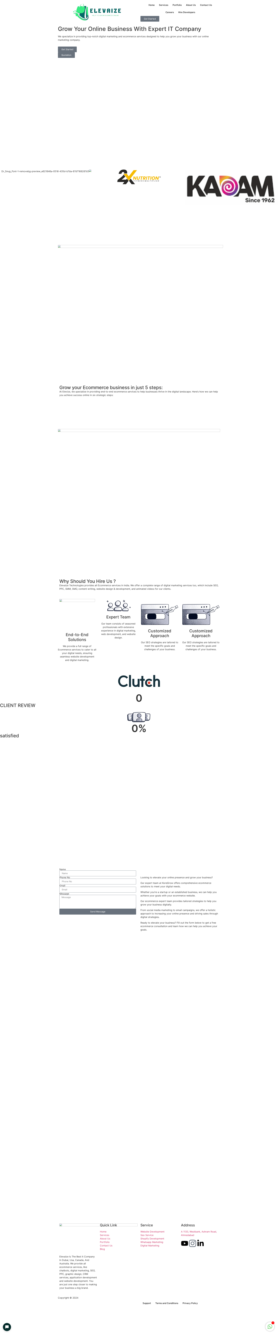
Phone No (64, 877)
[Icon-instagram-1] (192, 1243)
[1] (270, 1328)
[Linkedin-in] (200, 1243)
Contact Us (206, 5)
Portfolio (177, 5)
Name (62, 869)
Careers (169, 12)
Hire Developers (186, 12)
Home (152, 5)
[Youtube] (184, 1243)
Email (62, 885)
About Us (191, 5)
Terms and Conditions (166, 1303)
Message (64, 894)
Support (147, 1303)
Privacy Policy (190, 1303)
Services (163, 5)
